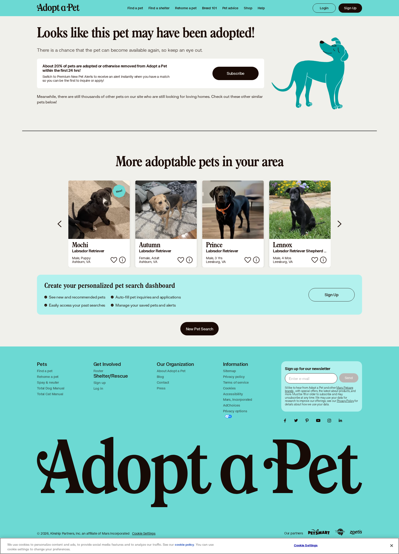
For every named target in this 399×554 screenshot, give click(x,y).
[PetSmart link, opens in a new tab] (319, 532)
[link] (185, 8)
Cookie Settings (143, 533)
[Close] (392, 545)
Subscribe (236, 73)
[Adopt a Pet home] (58, 8)
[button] (99, 224)
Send (349, 378)
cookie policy (184, 545)
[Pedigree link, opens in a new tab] (340, 532)
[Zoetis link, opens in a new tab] (356, 532)
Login (324, 8)
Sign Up (350, 8)
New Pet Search (199, 329)
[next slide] (339, 224)
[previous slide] (60, 224)
